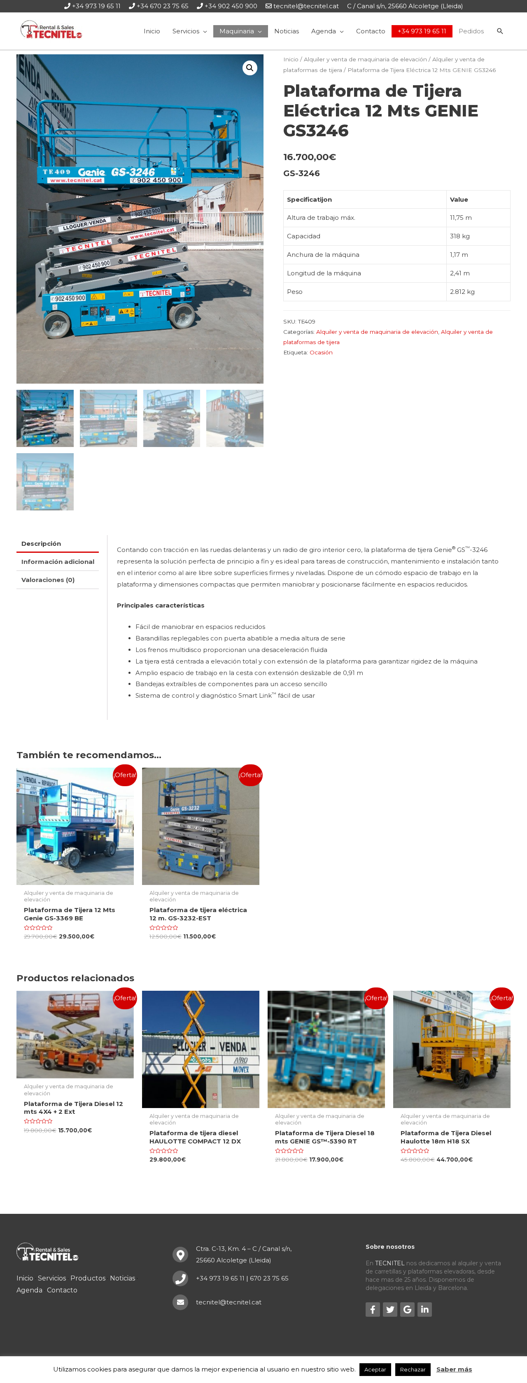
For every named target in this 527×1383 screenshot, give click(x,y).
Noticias (122, 1278)
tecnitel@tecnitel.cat (306, 6)
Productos (87, 1278)
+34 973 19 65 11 (96, 6)
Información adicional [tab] (57, 562)
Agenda (29, 1290)
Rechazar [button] (413, 1369)
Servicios (52, 1278)
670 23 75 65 (269, 1278)
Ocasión (321, 352)
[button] (250, 68)
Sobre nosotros (390, 1246)
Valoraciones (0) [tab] (48, 580)
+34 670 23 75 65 (162, 6)
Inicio (290, 59)
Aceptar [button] (375, 1369)
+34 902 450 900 (231, 6)
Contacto (62, 1290)
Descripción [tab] (41, 543)
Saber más (454, 1369)
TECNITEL (390, 1263)
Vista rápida (75, 878)
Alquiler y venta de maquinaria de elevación (365, 59)
